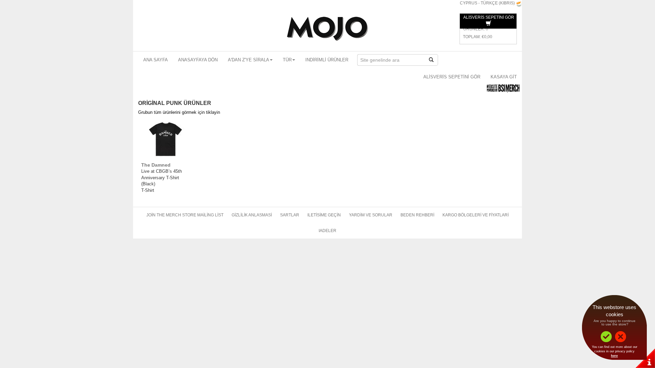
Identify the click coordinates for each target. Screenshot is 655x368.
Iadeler (327, 230)
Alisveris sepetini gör (451, 76)
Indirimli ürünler (326, 59)
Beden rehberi (417, 215)
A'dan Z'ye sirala (248, 59)
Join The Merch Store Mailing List (184, 215)
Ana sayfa (155, 59)
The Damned (156, 165)
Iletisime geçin (324, 215)
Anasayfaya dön (198, 59)
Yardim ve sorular (370, 215)
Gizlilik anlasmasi (252, 215)
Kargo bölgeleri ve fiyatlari (475, 215)
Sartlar (289, 215)
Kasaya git (504, 76)
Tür (287, 59)
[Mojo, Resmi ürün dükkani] (327, 29)
